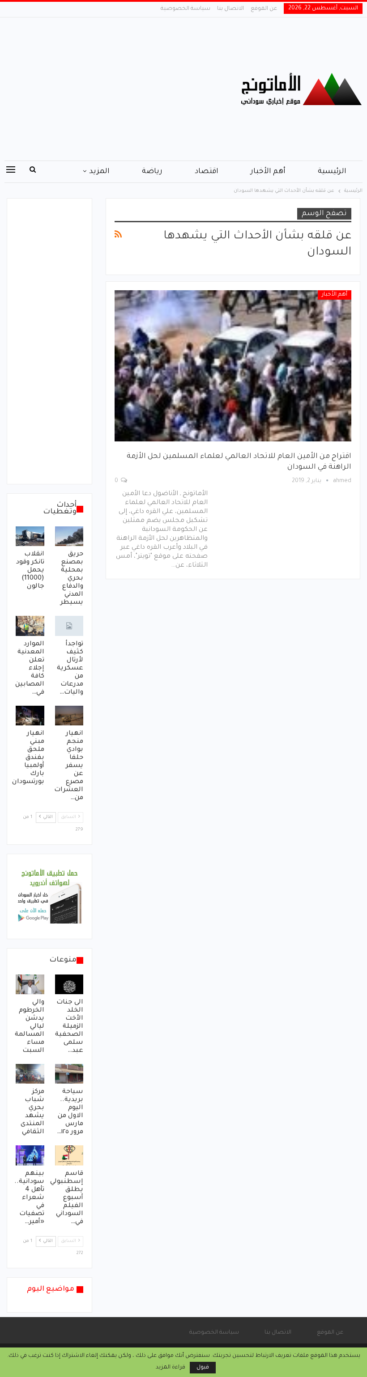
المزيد (99, 172)
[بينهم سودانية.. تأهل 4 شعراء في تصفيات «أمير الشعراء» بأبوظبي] (30, 1155)
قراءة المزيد (170, 1367)
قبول (202, 1367)
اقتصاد (206, 172)
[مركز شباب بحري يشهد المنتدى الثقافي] (30, 1074)
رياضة (152, 172)
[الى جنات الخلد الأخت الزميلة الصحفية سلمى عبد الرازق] (69, 984)
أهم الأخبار (268, 172)
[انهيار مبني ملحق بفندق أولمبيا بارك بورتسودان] (30, 715)
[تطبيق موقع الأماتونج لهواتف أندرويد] (49, 897)
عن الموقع (264, 9)
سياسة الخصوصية (185, 9)
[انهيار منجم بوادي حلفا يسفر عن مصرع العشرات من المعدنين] (69, 715)
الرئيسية (332, 172)
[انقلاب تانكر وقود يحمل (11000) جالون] (30, 536)
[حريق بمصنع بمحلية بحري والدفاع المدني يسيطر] (69, 536)
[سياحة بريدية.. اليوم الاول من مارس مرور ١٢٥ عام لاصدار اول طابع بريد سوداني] (69, 1074)
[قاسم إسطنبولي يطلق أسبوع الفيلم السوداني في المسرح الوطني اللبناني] (69, 1155)
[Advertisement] (122, 89)
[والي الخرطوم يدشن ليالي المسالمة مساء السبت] (30, 984)
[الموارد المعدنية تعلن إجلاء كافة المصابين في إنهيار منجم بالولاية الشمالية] (30, 626)
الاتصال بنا (230, 9)
